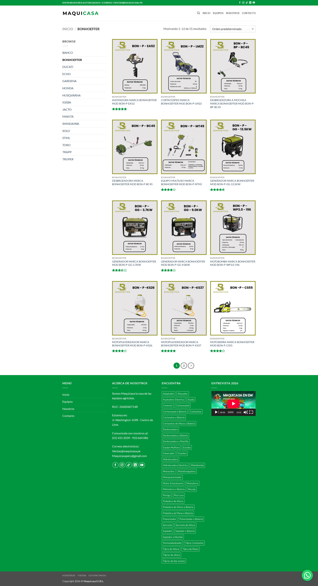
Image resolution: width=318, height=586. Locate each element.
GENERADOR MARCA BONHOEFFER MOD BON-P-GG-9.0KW (183, 263)
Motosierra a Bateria (174, 489)
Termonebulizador (172, 542)
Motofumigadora (187, 471)
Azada (191, 399)
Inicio (207, 13)
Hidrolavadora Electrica (175, 465)
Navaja (192, 489)
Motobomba (197, 465)
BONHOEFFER (72, 59)
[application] (233, 403)
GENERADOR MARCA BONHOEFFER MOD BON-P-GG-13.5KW (232, 182)
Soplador (167, 530)
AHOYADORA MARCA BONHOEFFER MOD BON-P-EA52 (134, 101)
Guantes (182, 453)
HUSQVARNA (71, 95)
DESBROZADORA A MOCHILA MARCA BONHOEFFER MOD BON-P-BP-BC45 (232, 103)
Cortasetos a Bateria (174, 417)
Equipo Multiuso (171, 447)
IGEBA (66, 102)
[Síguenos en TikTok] (247, 2)
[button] (307, 575)
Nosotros (232, 13)
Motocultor (169, 471)
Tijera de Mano (190, 549)
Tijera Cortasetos (194, 542)
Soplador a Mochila (173, 537)
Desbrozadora (170, 429)
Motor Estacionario (173, 483)
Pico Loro (179, 495)
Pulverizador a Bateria (191, 519)
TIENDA (81, 575)
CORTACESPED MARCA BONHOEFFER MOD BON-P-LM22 (181, 101)
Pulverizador (169, 519)
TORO (66, 145)
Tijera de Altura (171, 549)
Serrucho (167, 525)
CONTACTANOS (97, 575)
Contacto (249, 13)
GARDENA (69, 81)
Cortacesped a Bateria (174, 411)
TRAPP (67, 152)
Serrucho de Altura (185, 525)
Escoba (187, 447)
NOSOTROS (68, 575)
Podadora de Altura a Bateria (178, 507)
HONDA (67, 88)
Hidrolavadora (170, 459)
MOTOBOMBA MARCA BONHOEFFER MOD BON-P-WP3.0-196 (232, 263)
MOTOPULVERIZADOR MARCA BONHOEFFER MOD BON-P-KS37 (181, 343)
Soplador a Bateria (185, 530)
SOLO (66, 131)
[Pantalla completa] (251, 412)
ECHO (66, 74)
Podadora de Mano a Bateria (178, 513)
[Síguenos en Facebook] (240, 2)
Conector (168, 405)
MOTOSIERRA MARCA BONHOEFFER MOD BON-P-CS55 (232, 343)
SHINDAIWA (70, 123)
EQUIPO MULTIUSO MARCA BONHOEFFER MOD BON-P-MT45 (181, 182)
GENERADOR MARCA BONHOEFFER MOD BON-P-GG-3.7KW (134, 263)
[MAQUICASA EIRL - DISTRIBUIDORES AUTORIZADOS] (80, 13)
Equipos (218, 13)
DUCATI (67, 66)
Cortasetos (196, 411)
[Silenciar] (245, 412)
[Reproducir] (216, 412)
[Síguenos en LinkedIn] (250, 2)
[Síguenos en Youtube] (254, 2)
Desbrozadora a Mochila (175, 441)
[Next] (191, 366)
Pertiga (167, 495)
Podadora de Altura (173, 501)
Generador (168, 453)
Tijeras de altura (171, 554)
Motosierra (192, 483)
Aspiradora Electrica (173, 399)
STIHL (66, 138)
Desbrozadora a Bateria (175, 435)
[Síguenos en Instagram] (243, 2)
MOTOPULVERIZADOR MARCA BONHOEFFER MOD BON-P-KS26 (132, 343)
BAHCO (67, 52)
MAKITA (68, 116)
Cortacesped (182, 405)
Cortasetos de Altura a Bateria (179, 423)
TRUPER (67, 159)
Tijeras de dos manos (174, 560)
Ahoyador (182, 393)
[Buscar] (198, 13)
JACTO (67, 109)
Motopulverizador (172, 477)
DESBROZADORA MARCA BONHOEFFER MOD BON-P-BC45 (132, 182)
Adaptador (168, 393)
